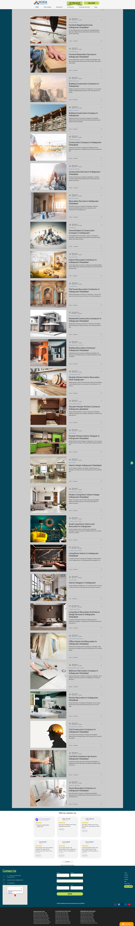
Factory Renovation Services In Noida (62, 919)
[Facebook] (119, 904)
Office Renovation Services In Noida (62, 917)
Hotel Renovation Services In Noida (61, 915)
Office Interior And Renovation (76, 638)
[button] (47, 7)
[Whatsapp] (132, 463)
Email (57, 878)
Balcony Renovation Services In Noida (40, 913)
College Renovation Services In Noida (62, 920)
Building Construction (74, 81)
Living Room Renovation (74, 609)
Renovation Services (74, 198)
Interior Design (72, 433)
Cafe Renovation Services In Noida (61, 913)
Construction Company (74, 139)
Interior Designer (73, 580)
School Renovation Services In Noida (62, 916)
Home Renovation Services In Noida (40, 912)
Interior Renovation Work (75, 374)
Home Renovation (73, 286)
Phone (58, 885)
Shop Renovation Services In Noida (61, 912)
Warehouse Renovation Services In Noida (62, 921)
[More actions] (102, 19)
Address (71, 885)
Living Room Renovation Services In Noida (41, 920)
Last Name (72, 872)
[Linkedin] (125, 904)
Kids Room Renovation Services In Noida (41, 919)
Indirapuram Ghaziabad (74, 785)
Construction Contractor (74, 315)
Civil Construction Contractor (76, 726)
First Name (58, 872)
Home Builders (72, 227)
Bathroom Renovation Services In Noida (41, 915)
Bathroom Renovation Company (76, 668)
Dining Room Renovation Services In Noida (41, 918)
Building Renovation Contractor (76, 345)
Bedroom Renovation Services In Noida (41, 916)
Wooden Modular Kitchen (75, 403)
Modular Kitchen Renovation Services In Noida (42, 922)
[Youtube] (129, 904)
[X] (122, 904)
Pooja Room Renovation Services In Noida (41, 923)
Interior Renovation (73, 257)
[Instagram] (115, 904)
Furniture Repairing (73, 22)
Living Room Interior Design (75, 491)
